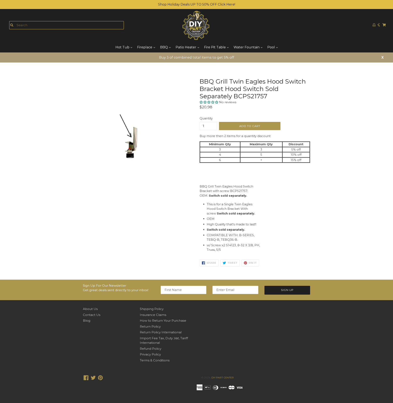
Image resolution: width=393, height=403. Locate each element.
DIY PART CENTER (222, 377)
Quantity (206, 118)
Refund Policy (150, 349)
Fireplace (145, 47)
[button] (209, 102)
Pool (271, 47)
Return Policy (150, 326)
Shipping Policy (152, 309)
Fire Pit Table (215, 47)
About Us (90, 309)
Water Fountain (247, 47)
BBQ (164, 47)
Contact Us (91, 315)
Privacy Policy (150, 354)
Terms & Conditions (154, 360)
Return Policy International (161, 332)
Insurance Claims (153, 315)
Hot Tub (122, 47)
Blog (86, 320)
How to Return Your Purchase (163, 320)
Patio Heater (186, 47)
